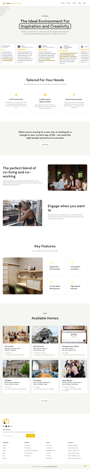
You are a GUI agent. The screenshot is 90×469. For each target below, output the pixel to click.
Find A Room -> (45, 401)
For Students (27, 455)
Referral (4, 458)
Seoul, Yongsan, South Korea (74, 458)
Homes (63, 3)
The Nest (48, 453)
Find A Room (45, 144)
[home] (12, 3)
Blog (84, 3)
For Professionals (28, 453)
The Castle (48, 445)
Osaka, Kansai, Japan (73, 447)
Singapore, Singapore (73, 445)
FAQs (79, 3)
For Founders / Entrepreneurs (31, 450)
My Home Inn (49, 447)
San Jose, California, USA (73, 450)
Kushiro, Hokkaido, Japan (74, 455)
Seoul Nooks (49, 458)
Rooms (68, 3)
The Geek (48, 455)
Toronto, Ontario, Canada (73, 453)
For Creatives (27, 445)
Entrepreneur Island (50, 450)
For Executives (27, 447)
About (74, 3)
